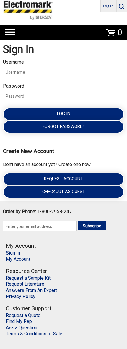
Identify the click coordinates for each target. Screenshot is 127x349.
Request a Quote (23, 315)
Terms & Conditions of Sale (34, 334)
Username (13, 62)
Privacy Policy (20, 296)
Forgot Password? (64, 126)
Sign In (13, 253)
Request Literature (25, 284)
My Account (18, 259)
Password (13, 86)
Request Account (63, 178)
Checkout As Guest (63, 191)
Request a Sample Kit (28, 278)
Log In (63, 113)
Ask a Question (21, 327)
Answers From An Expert (31, 290)
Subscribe (92, 225)
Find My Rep (19, 321)
